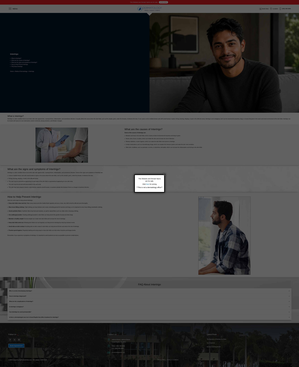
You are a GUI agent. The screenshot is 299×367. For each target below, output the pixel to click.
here (148, 184)
